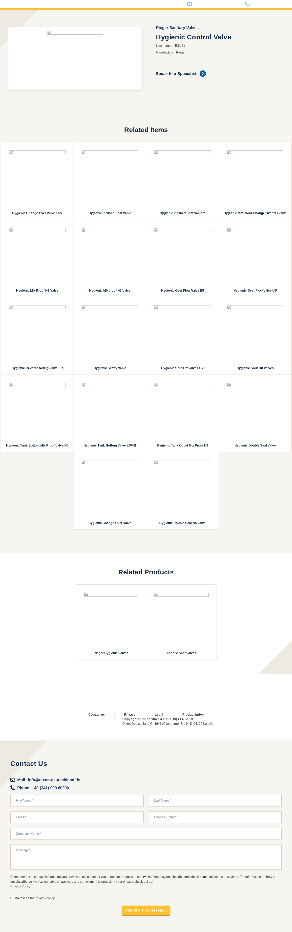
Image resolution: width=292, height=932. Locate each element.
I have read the (24, 898)
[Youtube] (144, 686)
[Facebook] (128, 686)
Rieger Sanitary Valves (177, 27)
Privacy (129, 714)
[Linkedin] (161, 686)
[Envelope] (194, 686)
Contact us (96, 714)
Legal (159, 714)
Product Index (193, 714)
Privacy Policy (20, 886)
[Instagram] (177, 686)
